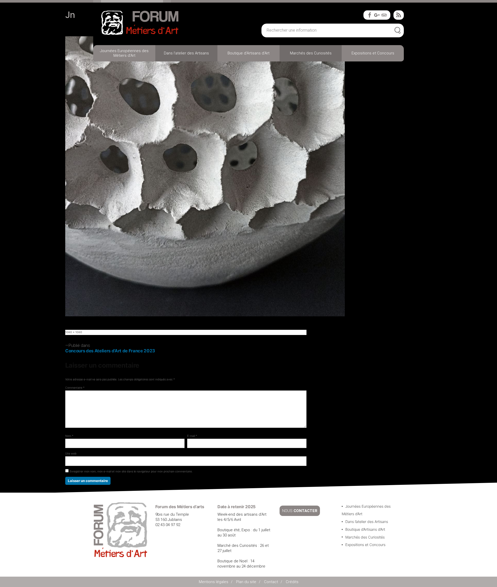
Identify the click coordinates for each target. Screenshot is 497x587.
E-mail (192, 436)
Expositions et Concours (373, 53)
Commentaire (74, 387)
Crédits (292, 581)
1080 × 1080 (73, 332)
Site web (71, 453)
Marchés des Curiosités (311, 53)
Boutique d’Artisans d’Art (248, 53)
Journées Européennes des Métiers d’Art (124, 53)
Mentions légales (213, 581)
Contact (271, 581)
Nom (69, 436)
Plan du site (246, 581)
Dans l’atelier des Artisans (186, 53)
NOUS (299, 510)
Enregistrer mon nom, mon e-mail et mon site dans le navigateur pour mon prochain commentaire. (131, 471)
